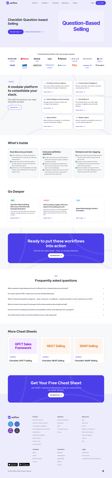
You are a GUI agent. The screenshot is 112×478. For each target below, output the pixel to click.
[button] (35, 3)
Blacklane (59, 452)
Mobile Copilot (37, 438)
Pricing (75, 3)
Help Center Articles (87, 432)
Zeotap (59, 464)
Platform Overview (38, 420)
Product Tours (37, 441)
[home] (11, 3)
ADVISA (59, 461)
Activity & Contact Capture (40, 423)
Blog (83, 420)
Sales (58, 426)
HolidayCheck (61, 455)
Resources (85, 423)
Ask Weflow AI (36, 432)
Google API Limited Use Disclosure (91, 458)
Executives (60, 423)
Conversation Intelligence (40, 426)
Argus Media (60, 458)
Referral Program (37, 458)
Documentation (37, 444)
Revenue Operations (63, 420)
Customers (55, 3)
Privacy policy (86, 455)
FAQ (83, 441)
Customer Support (87, 435)
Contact (35, 461)
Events (84, 426)
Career (34, 455)
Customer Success (62, 429)
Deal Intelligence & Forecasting (41, 429)
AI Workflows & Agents (39, 435)
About (34, 452)
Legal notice (85, 452)
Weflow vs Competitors (88, 429)
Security (84, 438)
